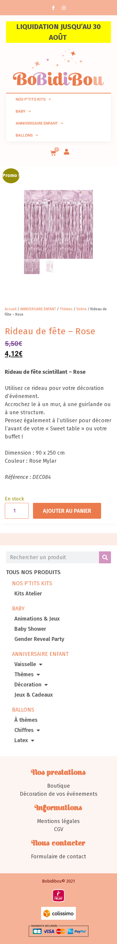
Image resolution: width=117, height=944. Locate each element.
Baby (21, 111)
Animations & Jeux (37, 618)
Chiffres (24, 730)
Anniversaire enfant (37, 123)
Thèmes (24, 674)
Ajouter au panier (67, 511)
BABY (18, 608)
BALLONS (23, 710)
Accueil (10, 309)
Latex (21, 740)
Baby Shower (30, 629)
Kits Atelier (28, 593)
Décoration (27, 684)
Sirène (81, 309)
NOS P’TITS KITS (32, 583)
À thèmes (26, 720)
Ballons (24, 135)
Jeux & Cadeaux (33, 695)
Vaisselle (25, 664)
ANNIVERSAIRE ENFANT (40, 654)
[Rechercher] (105, 557)
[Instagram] (63, 7)
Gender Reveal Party (39, 639)
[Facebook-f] (53, 7)
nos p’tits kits (31, 99)
